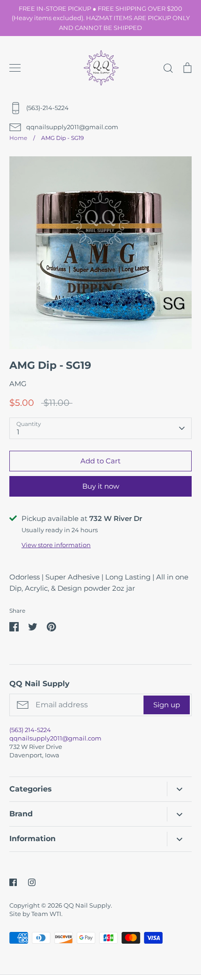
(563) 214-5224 (30, 729)
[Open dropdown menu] (179, 789)
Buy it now (100, 486)
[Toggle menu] (15, 68)
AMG (18, 383)
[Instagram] (31, 882)
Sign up (166, 704)
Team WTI (46, 913)
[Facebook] (13, 882)
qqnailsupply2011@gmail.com (55, 738)
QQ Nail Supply (87, 905)
